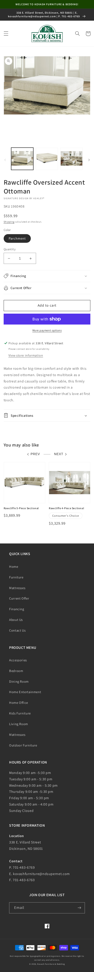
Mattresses (17, 588)
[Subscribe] (79, 907)
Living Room (18, 724)
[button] (6, 33)
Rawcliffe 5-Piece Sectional (21, 508)
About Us (16, 619)
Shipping (9, 221)
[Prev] (5, 160)
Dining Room (19, 681)
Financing (16, 609)
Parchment (17, 238)
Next (58, 454)
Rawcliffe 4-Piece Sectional (66, 508)
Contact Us (17, 630)
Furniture (16, 577)
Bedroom (16, 671)
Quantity (10, 249)
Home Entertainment (25, 692)
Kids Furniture (20, 713)
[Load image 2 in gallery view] (47, 159)
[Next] (89, 160)
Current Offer (19, 598)
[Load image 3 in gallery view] (71, 159)
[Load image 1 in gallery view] (22, 159)
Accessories (18, 660)
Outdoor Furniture (23, 745)
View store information (25, 355)
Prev (35, 454)
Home (13, 566)
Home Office (18, 702)
